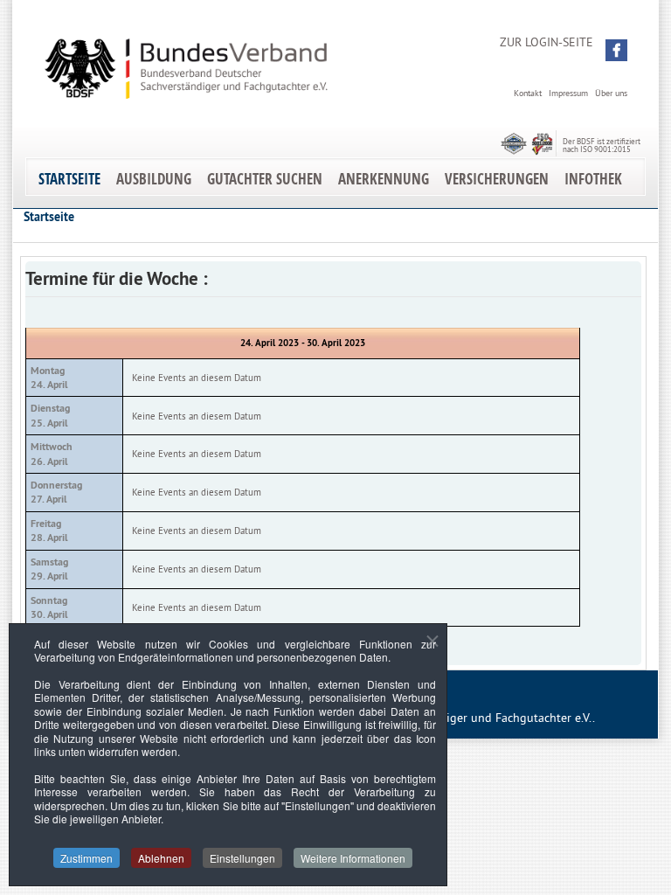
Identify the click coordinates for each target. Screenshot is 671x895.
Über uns (611, 93)
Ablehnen (161, 857)
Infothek (593, 179)
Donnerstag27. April (56, 492)
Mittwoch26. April (52, 454)
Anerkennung (383, 179)
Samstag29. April (49, 569)
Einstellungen (242, 857)
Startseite (69, 179)
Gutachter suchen (264, 179)
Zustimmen (86, 857)
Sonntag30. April (49, 607)
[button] (616, 50)
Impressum (568, 93)
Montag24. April (49, 378)
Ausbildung (153, 179)
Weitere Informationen (353, 857)
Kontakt (528, 93)
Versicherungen (497, 179)
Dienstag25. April (50, 415)
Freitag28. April (49, 531)
